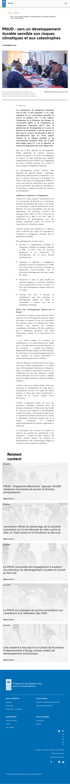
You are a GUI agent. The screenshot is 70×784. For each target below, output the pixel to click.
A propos (9, 702)
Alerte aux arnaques (57, 753)
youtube (63, 762)
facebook (51, 762)
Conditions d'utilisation (57, 757)
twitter (55, 762)
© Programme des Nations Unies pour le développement (24, 774)
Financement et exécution (14, 709)
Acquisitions (40, 721)
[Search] (63, 737)
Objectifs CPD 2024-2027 (44, 706)
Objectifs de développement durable (48, 702)
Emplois (38, 724)
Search (63, 3)
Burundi (10, 3)
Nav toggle (66, 3)
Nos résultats (10, 728)
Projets (8, 724)
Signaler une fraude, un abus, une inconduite (50, 750)
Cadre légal (9, 706)
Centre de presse (11, 721)
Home (9, 13)
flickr (59, 762)
